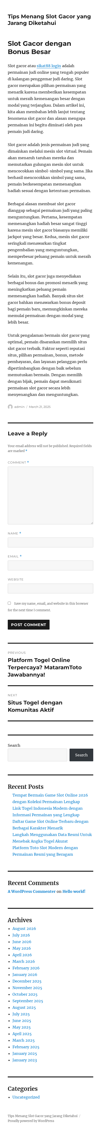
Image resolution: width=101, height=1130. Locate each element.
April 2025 (22, 1033)
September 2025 (27, 1000)
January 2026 (24, 974)
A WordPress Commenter (32, 891)
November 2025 (27, 987)
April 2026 (22, 954)
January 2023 (24, 1060)
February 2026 (26, 968)
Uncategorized (26, 1097)
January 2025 (24, 1053)
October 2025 (25, 994)
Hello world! (73, 891)
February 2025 (25, 1047)
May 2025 (21, 1027)
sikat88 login (49, 65)
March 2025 (23, 1040)
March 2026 (23, 961)
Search (14, 745)
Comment (18, 462)
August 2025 (24, 1007)
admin (19, 407)
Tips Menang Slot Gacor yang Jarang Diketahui (49, 19)
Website (16, 579)
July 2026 (21, 935)
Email (15, 556)
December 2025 (27, 981)
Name (14, 533)
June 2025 (21, 1020)
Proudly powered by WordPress (31, 1121)
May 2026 (21, 948)
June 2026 (21, 941)
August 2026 (24, 928)
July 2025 (21, 1014)
